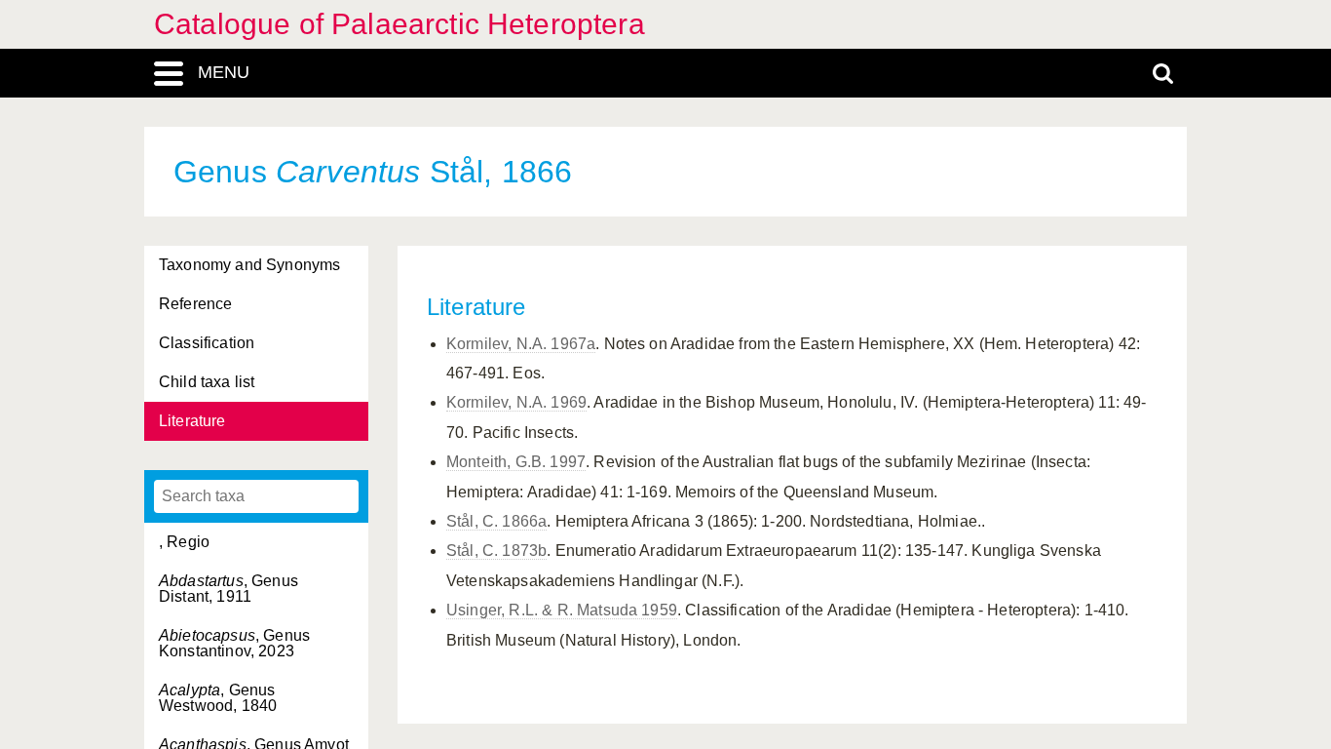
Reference (195, 304)
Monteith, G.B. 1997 (516, 461)
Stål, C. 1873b (496, 550)
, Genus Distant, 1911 (228, 588)
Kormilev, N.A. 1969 (516, 402)
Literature (192, 421)
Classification (206, 343)
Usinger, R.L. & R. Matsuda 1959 (561, 610)
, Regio (184, 541)
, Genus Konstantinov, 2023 (234, 643)
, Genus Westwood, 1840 (218, 698)
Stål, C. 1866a (496, 521)
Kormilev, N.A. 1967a (520, 343)
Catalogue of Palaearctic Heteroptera (399, 24)
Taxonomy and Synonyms (249, 264)
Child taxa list (206, 382)
